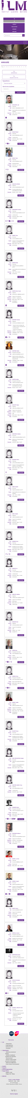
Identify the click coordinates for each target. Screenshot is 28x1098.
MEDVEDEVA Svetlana (16, 434)
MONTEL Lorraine (15, 858)
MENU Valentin (15, 513)
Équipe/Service (6, 81)
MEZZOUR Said (15, 621)
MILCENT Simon (15, 731)
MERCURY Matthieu (16, 594)
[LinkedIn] (6, 305)
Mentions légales (14, 1094)
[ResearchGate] (9, 143)
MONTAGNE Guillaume (16, 833)
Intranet (14, 29)
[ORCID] (6, 117)
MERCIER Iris (14, 568)
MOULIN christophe (16, 980)
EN (14, 21)
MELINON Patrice (15, 459)
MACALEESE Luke (15, 104)
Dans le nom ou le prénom (8, 86)
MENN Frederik (15, 486)
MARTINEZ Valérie (15, 350)
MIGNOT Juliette (15, 702)
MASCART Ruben (15, 405)
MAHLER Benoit (15, 132)
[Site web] (8, 169)
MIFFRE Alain (14, 650)
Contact (14, 24)
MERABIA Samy (15, 541)
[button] (1, 52)
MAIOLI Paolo (15, 158)
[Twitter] (14, 819)
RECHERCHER (20, 92)
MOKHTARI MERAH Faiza (17, 785)
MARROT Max (15, 235)
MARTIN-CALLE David (16, 291)
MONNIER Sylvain (15, 807)
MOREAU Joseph (15, 881)
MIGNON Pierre (15, 676)
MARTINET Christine (16, 319)
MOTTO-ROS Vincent (16, 954)
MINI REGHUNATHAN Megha (18, 758)
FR (14, 18)
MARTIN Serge (15, 262)
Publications (14, 26)
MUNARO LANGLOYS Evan (17, 1007)
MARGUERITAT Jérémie (16, 209)
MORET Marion (15, 908)
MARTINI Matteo (15, 379)
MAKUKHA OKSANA (16, 184)
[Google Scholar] (6, 143)
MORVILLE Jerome (15, 933)
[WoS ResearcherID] (6, 221)
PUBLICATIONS (20, 117)
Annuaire (14, 31)
